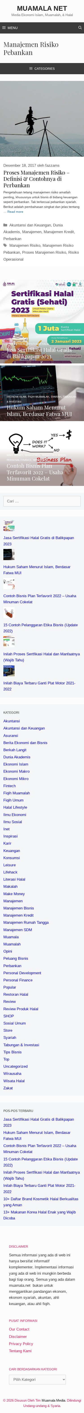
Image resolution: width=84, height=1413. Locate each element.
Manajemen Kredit (59, 232)
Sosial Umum (14, 1023)
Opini (7, 951)
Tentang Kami (20, 1351)
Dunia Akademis (16, 757)
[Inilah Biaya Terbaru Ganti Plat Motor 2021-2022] (9, 673)
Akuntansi (11, 721)
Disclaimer (18, 1337)
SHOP (8, 1016)
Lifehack (10, 872)
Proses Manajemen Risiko (44, 252)
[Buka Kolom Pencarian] (80, 28)
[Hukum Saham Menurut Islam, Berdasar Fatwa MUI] (42, 418)
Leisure (9, 865)
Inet (6, 829)
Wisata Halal (14, 1081)
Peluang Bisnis (15, 958)
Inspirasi (10, 836)
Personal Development (22, 973)
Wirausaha (12, 1073)
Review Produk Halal (20, 1009)
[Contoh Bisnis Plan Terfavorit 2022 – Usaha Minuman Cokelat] (42, 483)
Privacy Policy (21, 1344)
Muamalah (12, 944)
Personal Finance (17, 980)
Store (7, 1030)
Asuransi (10, 736)
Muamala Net (42, 8)
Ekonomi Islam (15, 764)
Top (6, 1059)
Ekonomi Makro (16, 771)
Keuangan (11, 851)
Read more (15, 211)
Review (9, 1002)
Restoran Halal (15, 994)
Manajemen (31, 232)
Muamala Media (53, 1400)
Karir (7, 843)
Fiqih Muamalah (16, 793)
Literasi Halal (14, 879)
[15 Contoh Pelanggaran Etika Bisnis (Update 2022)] (9, 615)
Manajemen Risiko (24, 245)
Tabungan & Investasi (21, 1045)
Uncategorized (15, 1066)
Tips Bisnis (12, 1052)
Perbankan (12, 239)
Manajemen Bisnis (18, 908)
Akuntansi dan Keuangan (30, 225)
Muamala (11, 937)
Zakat (8, 1088)
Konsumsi (11, 858)
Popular (9, 987)
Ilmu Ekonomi (14, 815)
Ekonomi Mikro (15, 779)
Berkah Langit (14, 750)
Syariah (9, 1037)
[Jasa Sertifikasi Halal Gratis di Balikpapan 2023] (42, 360)
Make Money (14, 894)
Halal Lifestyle (15, 807)
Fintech (9, 786)
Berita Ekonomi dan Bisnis (25, 743)
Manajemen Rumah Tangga (26, 922)
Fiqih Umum (13, 800)
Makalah (10, 886)
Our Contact (19, 1329)
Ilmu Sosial (12, 822)
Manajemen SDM (17, 930)
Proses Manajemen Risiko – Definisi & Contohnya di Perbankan (36, 179)
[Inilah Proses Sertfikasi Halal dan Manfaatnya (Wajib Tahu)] (9, 644)
